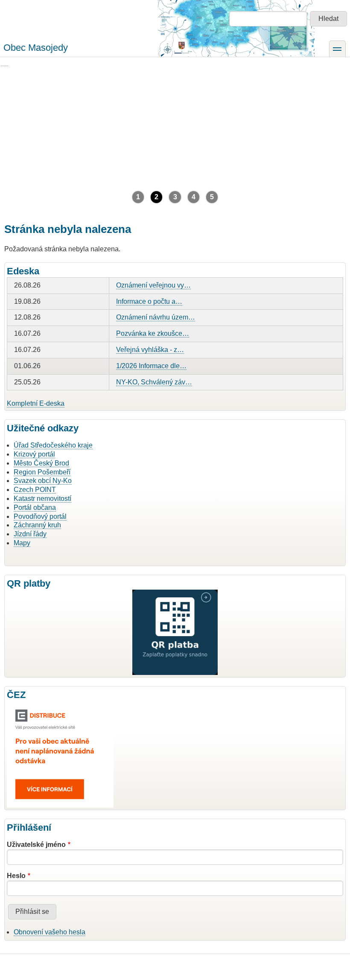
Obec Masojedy (35, 47)
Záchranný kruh (37, 525)
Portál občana (35, 507)
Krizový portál (34, 454)
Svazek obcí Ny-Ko (43, 480)
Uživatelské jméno (36, 844)
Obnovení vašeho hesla (49, 932)
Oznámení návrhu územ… (155, 317)
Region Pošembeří (42, 472)
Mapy (22, 543)
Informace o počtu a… (149, 301)
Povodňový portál (40, 516)
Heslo (16, 875)
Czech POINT (35, 489)
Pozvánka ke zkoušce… (152, 333)
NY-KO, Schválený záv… (154, 382)
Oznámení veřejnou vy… (153, 285)
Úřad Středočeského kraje (53, 445)
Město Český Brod (41, 463)
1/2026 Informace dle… (151, 365)
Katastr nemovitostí (42, 498)
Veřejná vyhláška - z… (150, 349)
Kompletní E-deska (35, 403)
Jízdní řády (30, 534)
